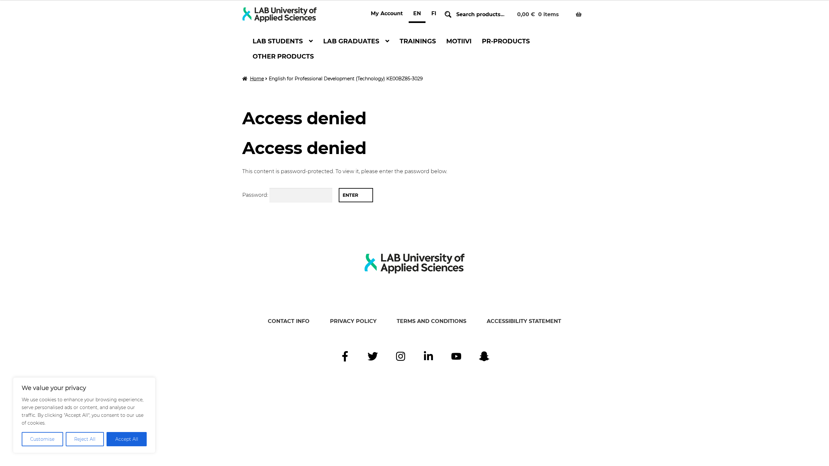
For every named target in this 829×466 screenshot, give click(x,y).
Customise (42, 439)
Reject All (85, 439)
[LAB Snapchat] (484, 356)
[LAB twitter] (373, 356)
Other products (283, 56)
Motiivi (458, 41)
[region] (84, 415)
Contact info (289, 321)
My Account (387, 13)
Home (257, 79)
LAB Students (278, 41)
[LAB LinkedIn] (428, 356)
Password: (255, 195)
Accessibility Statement (524, 321)
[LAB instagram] (400, 356)
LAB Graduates (351, 41)
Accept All (126, 439)
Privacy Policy (353, 321)
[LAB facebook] (345, 356)
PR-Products (506, 41)
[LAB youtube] (456, 356)
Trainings (418, 41)
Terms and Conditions (431, 321)
